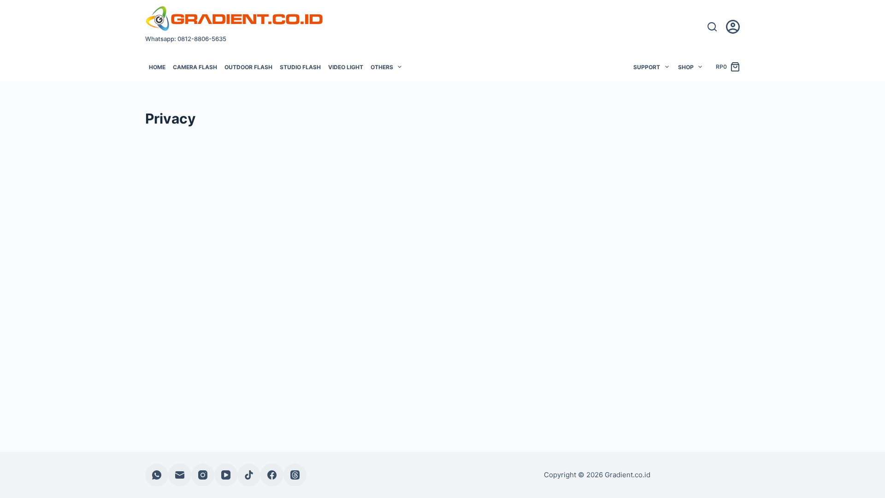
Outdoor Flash (248, 67)
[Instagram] (202, 474)
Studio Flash (300, 67)
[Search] (712, 26)
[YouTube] (225, 474)
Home (157, 67)
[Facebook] (271, 474)
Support (646, 67)
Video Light (345, 67)
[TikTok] (248, 474)
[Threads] (295, 474)
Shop (686, 67)
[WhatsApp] (156, 474)
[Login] (733, 27)
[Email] (179, 474)
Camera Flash (195, 67)
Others (382, 67)
